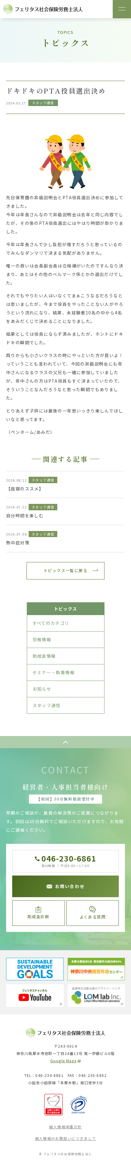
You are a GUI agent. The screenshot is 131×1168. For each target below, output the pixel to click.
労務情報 (42, 639)
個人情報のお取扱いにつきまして (65, 1138)
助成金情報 (44, 656)
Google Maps (63, 1060)
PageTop (65, 742)
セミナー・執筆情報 (54, 672)
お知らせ (42, 689)
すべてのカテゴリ (51, 623)
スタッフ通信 (47, 705)
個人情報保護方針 (65, 1126)
